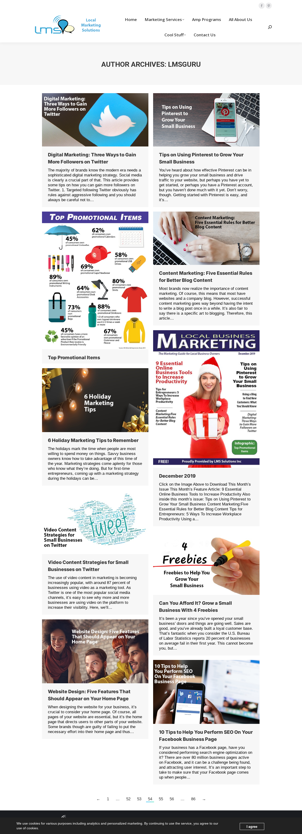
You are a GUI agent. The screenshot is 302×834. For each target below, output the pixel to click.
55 (161, 799)
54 (150, 799)
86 (193, 799)
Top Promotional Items (74, 357)
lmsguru (184, 64)
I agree (252, 826)
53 (139, 799)
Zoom (89, 280)
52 (128, 799)
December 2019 (177, 476)
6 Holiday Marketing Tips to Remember (93, 440)
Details (101, 280)
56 (172, 799)
